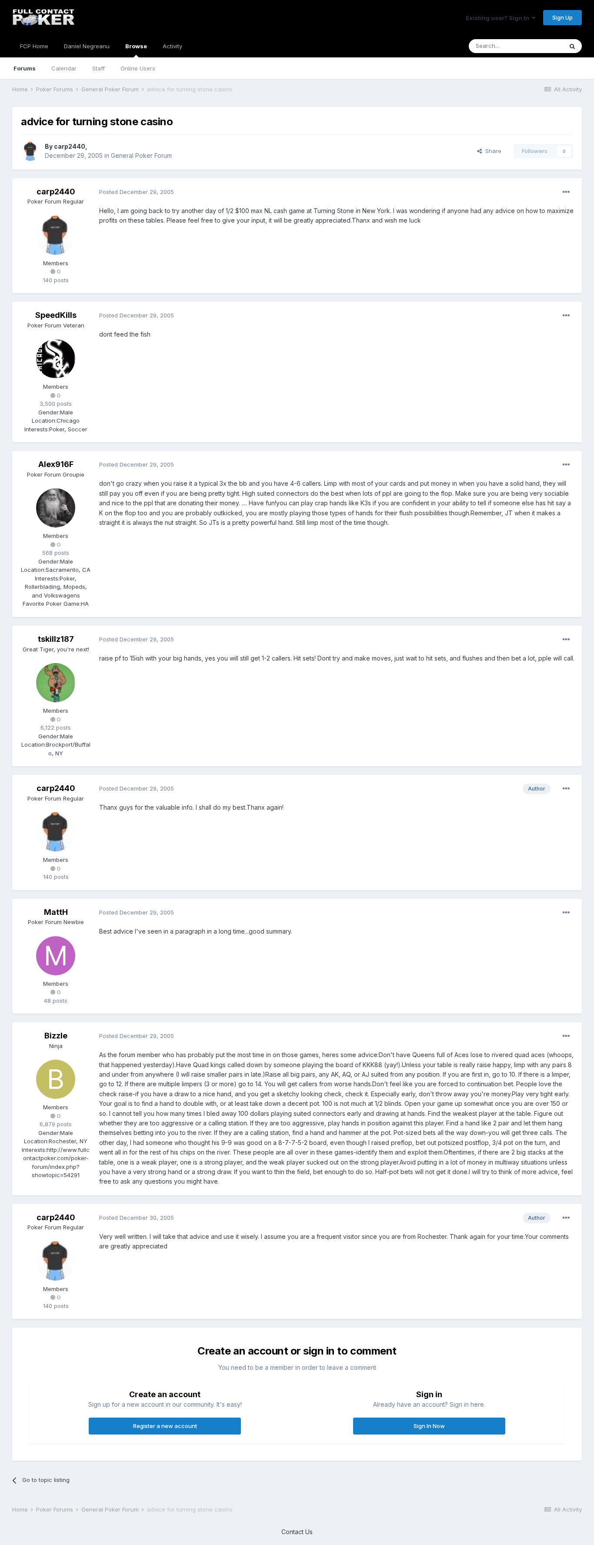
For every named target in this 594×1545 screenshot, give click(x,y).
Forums (24, 68)
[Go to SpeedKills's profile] (55, 358)
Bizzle (55, 1035)
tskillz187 (56, 639)
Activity (172, 46)
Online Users (137, 68)
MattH (56, 912)
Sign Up (562, 17)
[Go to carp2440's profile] (30, 151)
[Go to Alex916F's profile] (55, 507)
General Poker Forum (141, 155)
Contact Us (297, 1531)
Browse (136, 46)
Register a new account (165, 1425)
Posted (136, 191)
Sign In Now (429, 1425)
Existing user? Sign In (499, 17)
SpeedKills (56, 315)
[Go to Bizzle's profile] (55, 1079)
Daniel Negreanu (87, 46)
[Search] (572, 46)
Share (491, 150)
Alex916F (55, 464)
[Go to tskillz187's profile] (55, 682)
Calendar (64, 68)
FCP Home (34, 46)
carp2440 (69, 146)
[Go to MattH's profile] (55, 955)
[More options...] (566, 192)
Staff (98, 68)
